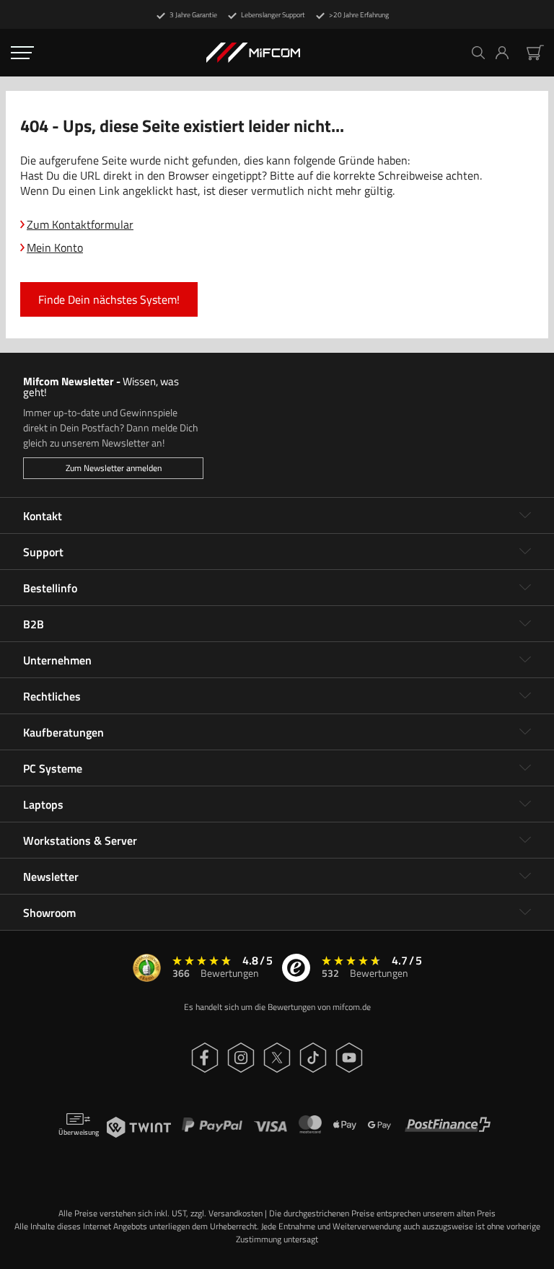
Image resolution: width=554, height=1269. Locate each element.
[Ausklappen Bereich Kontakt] (525, 516)
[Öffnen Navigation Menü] (22, 52)
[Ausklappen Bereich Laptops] (525, 804)
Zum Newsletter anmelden (114, 468)
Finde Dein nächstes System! (109, 299)
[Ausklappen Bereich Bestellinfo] (525, 588)
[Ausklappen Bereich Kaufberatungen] (525, 732)
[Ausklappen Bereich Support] (525, 552)
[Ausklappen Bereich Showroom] (525, 913)
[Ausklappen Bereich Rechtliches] (525, 696)
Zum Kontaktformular (80, 224)
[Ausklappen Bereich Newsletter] (525, 877)
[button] (507, 52)
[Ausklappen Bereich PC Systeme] (525, 768)
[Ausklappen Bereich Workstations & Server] (525, 840)
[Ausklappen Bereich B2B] (525, 624)
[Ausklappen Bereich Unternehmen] (525, 660)
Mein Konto (55, 247)
